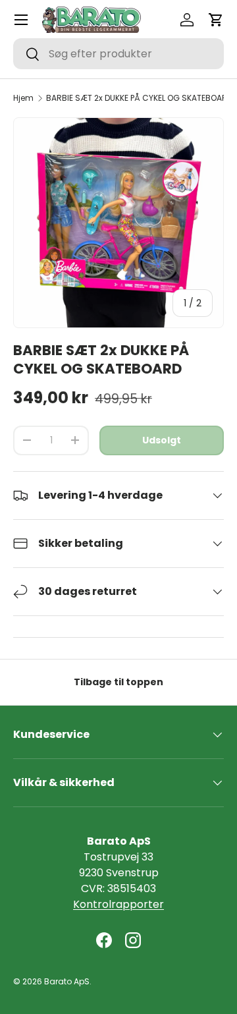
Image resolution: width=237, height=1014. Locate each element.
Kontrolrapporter (118, 904)
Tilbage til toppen (118, 682)
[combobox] (118, 53)
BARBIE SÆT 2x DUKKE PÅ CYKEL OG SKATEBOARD (139, 98)
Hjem (23, 98)
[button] (215, 19)
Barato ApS (67, 981)
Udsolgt (161, 440)
